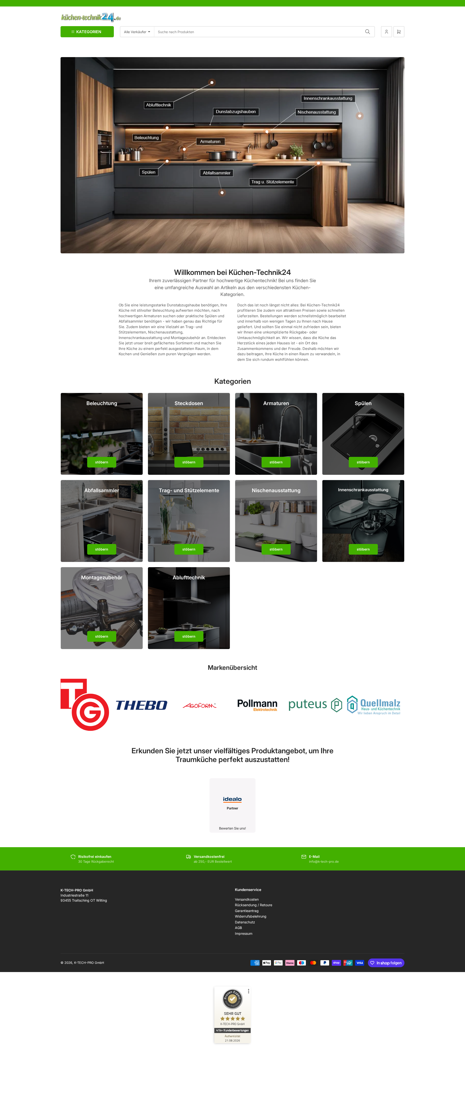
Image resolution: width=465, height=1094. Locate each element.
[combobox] (264, 31)
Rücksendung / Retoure (253, 905)
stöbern (101, 462)
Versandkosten (247, 899)
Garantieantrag (247, 911)
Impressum (243, 933)
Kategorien (88, 31)
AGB (238, 928)
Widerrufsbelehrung (250, 916)
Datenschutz (245, 922)
